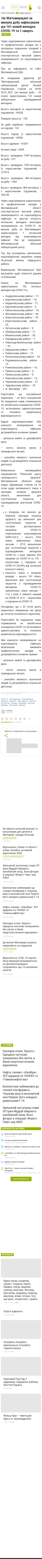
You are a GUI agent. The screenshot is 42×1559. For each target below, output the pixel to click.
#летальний (13, 705)
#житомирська (22, 701)
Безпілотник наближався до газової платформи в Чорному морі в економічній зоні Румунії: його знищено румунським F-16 (21, 892)
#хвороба (12, 701)
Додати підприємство (21, 1179)
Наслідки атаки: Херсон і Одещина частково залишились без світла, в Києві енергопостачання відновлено (21, 928)
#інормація (22, 703)
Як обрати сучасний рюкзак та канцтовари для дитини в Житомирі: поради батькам (20, 831)
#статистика (5, 703)
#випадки (4, 705)
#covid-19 (4, 699)
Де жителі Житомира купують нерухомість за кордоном (20, 944)
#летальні (31, 703)
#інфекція (4, 701)
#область (33, 701)
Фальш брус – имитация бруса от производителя (17, 1417)
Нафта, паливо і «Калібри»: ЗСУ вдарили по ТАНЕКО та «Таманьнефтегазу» (20, 910)
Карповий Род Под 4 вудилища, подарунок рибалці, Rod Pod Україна (21, 1382)
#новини (14, 703)
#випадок (22, 705)
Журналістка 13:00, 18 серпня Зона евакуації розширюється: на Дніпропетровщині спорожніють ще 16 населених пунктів (20, 964)
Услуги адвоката (13, 1311)
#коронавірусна (27, 699)
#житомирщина (15, 699)
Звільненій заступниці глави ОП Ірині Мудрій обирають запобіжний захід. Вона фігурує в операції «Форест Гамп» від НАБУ (21, 871)
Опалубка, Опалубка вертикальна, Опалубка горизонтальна (17, 1345)
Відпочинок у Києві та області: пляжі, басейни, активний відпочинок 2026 (20, 850)
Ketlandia (9, 711)
